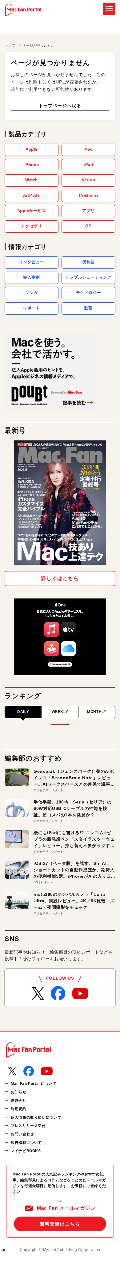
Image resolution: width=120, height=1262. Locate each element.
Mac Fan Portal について (33, 1084)
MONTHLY (96, 712)
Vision (88, 180)
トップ (10, 45)
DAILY (23, 712)
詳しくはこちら (60, 578)
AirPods (31, 195)
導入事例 (31, 277)
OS (88, 226)
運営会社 (18, 1100)
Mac (88, 149)
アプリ (88, 210)
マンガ (31, 292)
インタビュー (31, 262)
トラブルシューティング (88, 277)
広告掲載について (26, 1142)
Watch (31, 180)
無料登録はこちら (60, 1223)
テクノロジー (88, 292)
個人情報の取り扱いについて (36, 1117)
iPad (88, 164)
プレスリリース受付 (28, 1126)
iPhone (31, 164)
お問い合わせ (22, 1134)
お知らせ (18, 1092)
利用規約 (18, 1109)
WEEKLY (60, 712)
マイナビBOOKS (26, 1151)
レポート (31, 308)
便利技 (88, 262)
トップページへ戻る (60, 105)
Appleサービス (31, 210)
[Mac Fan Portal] (23, 10)
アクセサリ (31, 226)
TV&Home (88, 195)
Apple (32, 149)
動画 (88, 308)
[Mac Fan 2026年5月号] (60, 502)
